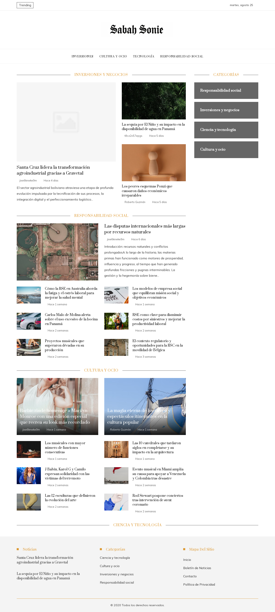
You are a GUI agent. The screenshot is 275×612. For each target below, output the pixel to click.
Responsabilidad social (117, 582)
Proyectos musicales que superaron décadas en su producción (64, 345)
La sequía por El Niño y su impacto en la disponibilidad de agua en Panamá (153, 126)
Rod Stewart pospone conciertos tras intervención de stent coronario (157, 500)
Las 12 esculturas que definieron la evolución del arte (70, 498)
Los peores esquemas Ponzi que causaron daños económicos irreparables (147, 191)
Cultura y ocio (110, 566)
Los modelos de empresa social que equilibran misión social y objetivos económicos (157, 293)
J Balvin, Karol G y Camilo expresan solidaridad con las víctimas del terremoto (67, 474)
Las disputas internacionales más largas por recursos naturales (144, 229)
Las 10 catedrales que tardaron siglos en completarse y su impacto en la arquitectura (156, 448)
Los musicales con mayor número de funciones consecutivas (65, 448)
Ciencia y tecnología (115, 558)
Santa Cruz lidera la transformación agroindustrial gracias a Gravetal (53, 170)
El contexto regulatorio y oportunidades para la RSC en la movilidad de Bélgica (157, 345)
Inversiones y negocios (117, 574)
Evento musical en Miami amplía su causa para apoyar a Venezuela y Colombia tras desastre (159, 474)
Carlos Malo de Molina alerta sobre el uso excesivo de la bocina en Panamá (71, 319)
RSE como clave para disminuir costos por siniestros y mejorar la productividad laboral (158, 319)
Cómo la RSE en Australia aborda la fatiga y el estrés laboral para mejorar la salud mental (71, 293)
